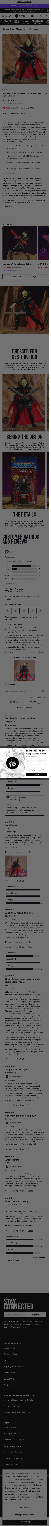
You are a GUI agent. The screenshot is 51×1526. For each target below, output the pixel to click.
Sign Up (37, 774)
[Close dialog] (47, 750)
